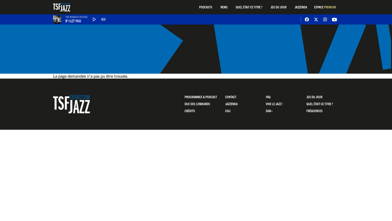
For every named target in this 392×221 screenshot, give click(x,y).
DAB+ (269, 111)
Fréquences (314, 111)
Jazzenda (301, 7)
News (224, 7)
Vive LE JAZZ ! (274, 104)
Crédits (190, 111)
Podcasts (205, 7)
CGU (228, 111)
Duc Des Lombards (197, 104)
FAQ (268, 97)
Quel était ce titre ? (249, 7)
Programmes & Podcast (201, 97)
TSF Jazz (61, 7)
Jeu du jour (278, 7)
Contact (230, 97)
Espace (325, 7)
